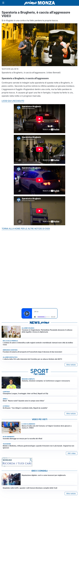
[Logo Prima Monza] (39, 3)
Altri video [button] (72, 453)
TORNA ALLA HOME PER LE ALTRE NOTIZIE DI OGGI (26, 228)
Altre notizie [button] (71, 365)
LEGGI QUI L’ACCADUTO (13, 101)
